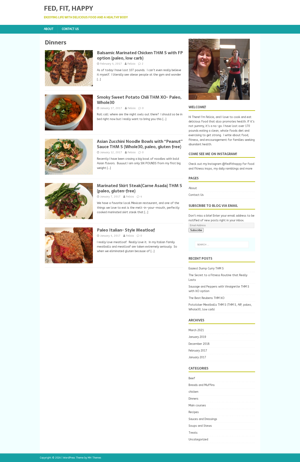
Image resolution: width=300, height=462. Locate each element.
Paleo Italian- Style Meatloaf (126, 230)
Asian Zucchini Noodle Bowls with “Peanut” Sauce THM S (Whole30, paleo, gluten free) (140, 144)
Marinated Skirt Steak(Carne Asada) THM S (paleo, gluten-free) (139, 188)
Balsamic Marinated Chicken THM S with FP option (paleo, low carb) (140, 55)
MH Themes (94, 457)
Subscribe (196, 230)
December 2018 (199, 344)
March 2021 (196, 330)
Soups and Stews (200, 426)
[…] (99, 79)
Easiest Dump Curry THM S (206, 268)
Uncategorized (198, 439)
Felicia (131, 63)
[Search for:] (222, 244)
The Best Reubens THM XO (206, 298)
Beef (192, 378)
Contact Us (70, 29)
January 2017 (197, 357)
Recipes (194, 412)
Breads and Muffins (202, 385)
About (48, 29)
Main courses (197, 405)
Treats (193, 432)
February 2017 (198, 350)
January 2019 (197, 337)
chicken (193, 392)
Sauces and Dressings (203, 419)
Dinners (193, 398)
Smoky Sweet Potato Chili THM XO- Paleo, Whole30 (139, 100)
